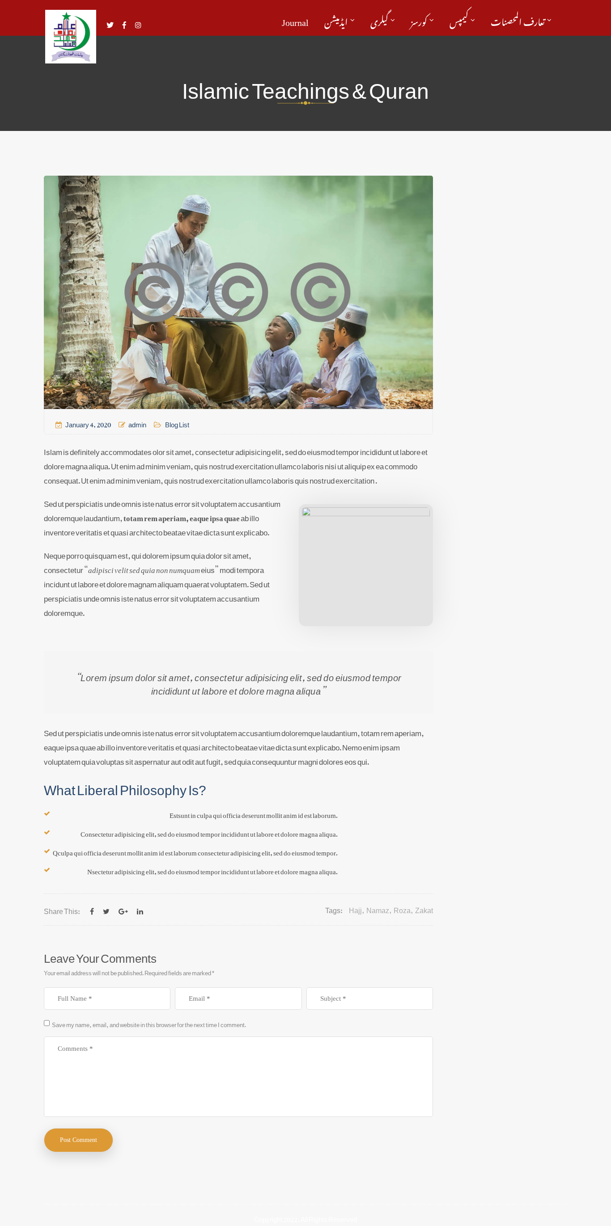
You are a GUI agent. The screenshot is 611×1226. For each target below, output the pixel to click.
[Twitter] (106, 909)
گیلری (379, 20)
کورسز (419, 20)
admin (137, 422)
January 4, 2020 (88, 422)
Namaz (377, 909)
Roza (402, 909)
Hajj (355, 909)
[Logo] (71, 36)
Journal (295, 20)
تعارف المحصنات (518, 20)
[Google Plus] (123, 909)
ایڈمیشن (336, 20)
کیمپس (459, 20)
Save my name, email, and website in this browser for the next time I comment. (149, 1023)
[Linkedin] (140, 909)
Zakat (424, 909)
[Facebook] (92, 909)
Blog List (177, 422)
